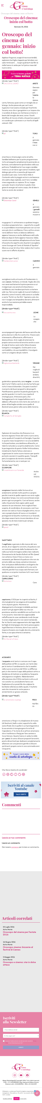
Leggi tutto (23, 1098)
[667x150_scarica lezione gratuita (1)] (21, 78)
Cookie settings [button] (7, 1098)
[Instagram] (14, 1075)
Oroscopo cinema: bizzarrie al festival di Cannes (18, 948)
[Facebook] (27, 1075)
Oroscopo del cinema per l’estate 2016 (19, 933)
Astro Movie (7, 929)
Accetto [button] (16, 1098)
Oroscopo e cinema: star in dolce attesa (19, 963)
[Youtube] (21, 1075)
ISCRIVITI (21, 1047)
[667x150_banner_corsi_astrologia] (21, 759)
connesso (15, 847)
